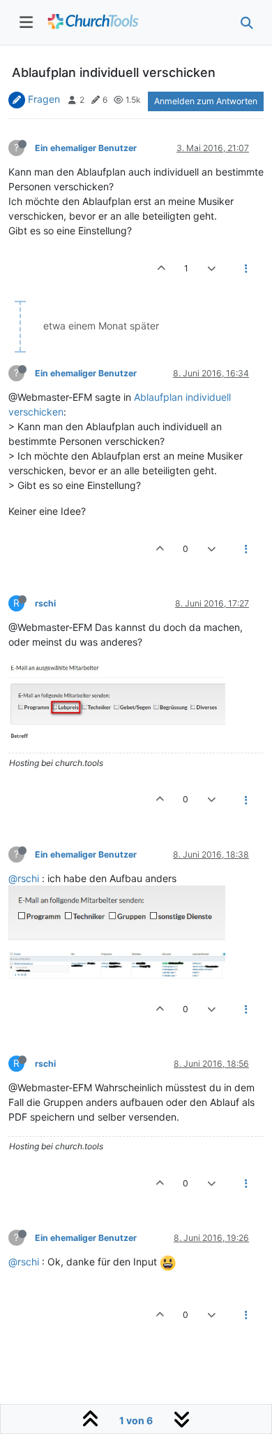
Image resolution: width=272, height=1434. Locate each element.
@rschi (23, 878)
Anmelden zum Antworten (205, 101)
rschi (45, 603)
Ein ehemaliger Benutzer (86, 148)
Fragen (44, 99)
